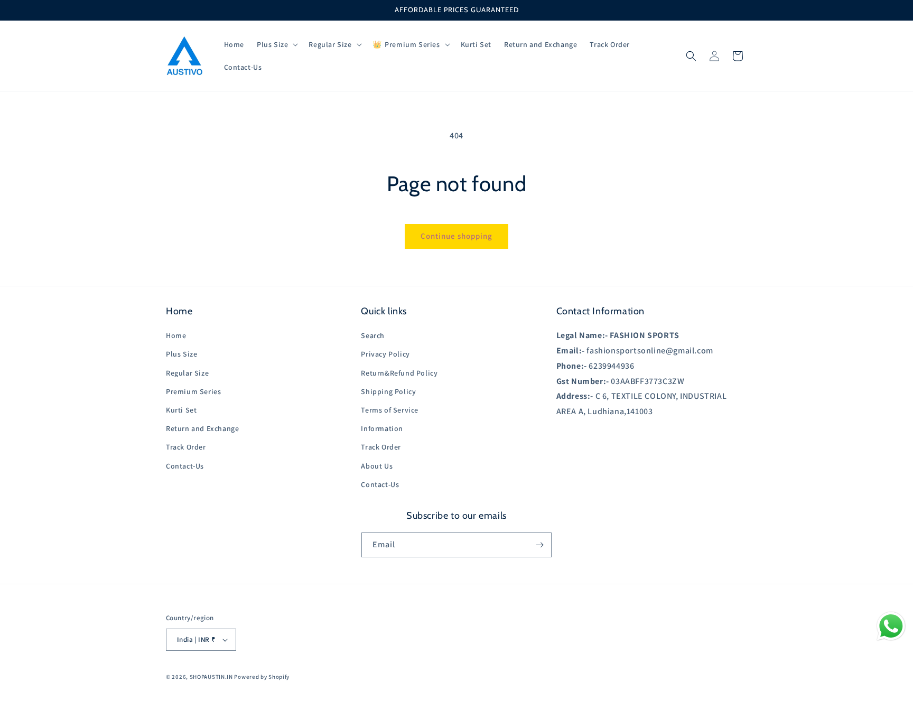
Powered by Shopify (262, 676)
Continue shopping (456, 236)
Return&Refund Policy (399, 373)
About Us (377, 466)
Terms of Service (389, 410)
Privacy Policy (385, 354)
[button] (276, 44)
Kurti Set (181, 410)
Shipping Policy (388, 391)
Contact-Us (185, 466)
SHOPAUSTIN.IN (211, 676)
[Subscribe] (539, 544)
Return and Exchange (202, 428)
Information (382, 428)
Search (373, 335)
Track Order (186, 447)
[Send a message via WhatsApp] (891, 626)
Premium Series (193, 391)
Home (176, 335)
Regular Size (187, 373)
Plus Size (181, 354)
